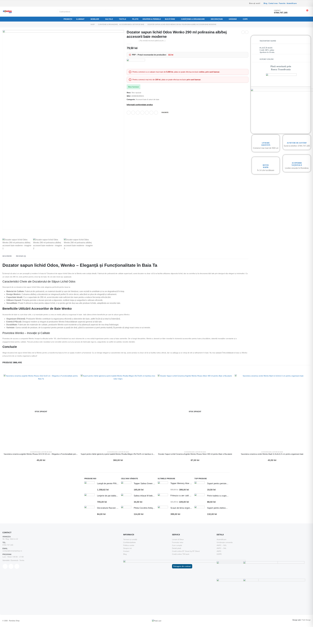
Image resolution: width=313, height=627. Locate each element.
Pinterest (147, 113)
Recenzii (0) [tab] (21, 256)
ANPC (219, 551)
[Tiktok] (309, 3)
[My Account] (294, 11)
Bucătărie (170, 19)
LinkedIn (138, 113)
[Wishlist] (299, 11)
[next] (246, 32)
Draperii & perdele (152, 19)
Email (151, 113)
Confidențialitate (129, 542)
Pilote (135, 19)
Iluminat (80, 19)
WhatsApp (156, 113)
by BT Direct (195, 551)
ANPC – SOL (222, 545)
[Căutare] (109, 11)
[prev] (243, 32)
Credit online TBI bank (180, 554)
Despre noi (127, 548)
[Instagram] (305, 3)
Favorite (282, 3)
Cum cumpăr (177, 545)
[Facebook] (301, 3)
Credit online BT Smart (181, 551)
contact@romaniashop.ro (12, 551)
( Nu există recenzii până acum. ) (152, 41)
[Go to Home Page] (86, 24)
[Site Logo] (7, 11)
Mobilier (95, 19)
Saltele (109, 19)
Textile (122, 19)
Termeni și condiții (130, 539)
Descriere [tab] (7, 256)
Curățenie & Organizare (193, 19)
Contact (126, 551)
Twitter (133, 113)
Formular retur (177, 542)
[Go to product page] (118, 411)
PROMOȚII (68, 19)
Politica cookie (128, 545)
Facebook (129, 113)
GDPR (219, 554)
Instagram (16, 566)
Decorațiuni (217, 19)
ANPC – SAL (221, 548)
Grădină (233, 19)
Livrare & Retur (178, 539)
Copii (245, 19)
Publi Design (306, 620)
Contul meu (273, 3)
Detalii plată (176, 548)
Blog (265, 3)
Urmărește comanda (225, 542)
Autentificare (292, 3)
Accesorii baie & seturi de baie (147, 99)
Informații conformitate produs (140, 105)
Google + (142, 113)
